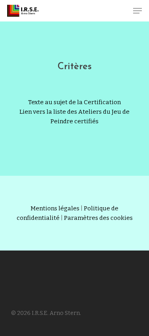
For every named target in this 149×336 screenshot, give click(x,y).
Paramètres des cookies (98, 217)
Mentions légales (55, 208)
